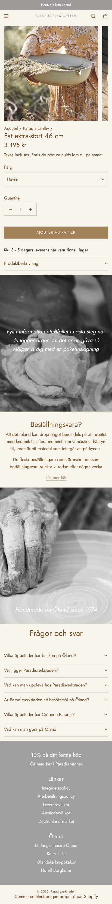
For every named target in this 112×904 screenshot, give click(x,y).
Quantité (12, 198)
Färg (8, 167)
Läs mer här (56, 477)
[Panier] (105, 16)
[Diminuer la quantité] (10, 209)
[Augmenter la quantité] (30, 209)
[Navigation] (6, 16)
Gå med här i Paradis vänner (56, 764)
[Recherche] (93, 16)
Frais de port (43, 155)
